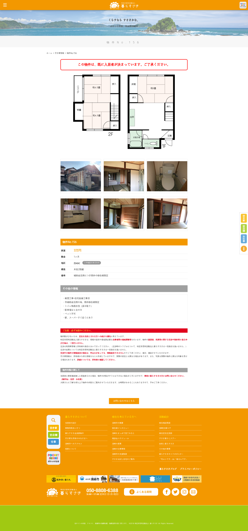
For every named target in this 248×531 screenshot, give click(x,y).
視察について (70, 449)
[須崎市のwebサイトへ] (92, 479)
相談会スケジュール (120, 438)
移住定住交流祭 (165, 433)
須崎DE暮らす (165, 428)
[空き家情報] (244, 218)
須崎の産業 (116, 444)
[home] (124, 5)
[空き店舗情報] (244, 228)
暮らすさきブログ (168, 469)
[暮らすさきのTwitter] (175, 492)
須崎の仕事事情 (118, 449)
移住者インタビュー (120, 428)
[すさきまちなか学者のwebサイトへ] (187, 479)
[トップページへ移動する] (63, 492)
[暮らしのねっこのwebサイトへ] (124, 479)
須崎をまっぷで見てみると (123, 433)
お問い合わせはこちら (124, 401)
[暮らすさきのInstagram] (184, 492)
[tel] (102, 492)
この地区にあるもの (91, 263)
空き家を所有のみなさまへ (76, 438)
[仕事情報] (244, 238)
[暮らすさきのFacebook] (166, 492)
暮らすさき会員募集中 (74, 433)
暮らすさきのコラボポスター (171, 454)
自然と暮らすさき (166, 444)
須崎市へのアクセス (73, 444)
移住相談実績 (164, 423)
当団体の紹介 (70, 423)
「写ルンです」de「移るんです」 (173, 459)
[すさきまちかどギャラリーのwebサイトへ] (155, 479)
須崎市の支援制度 (119, 454)
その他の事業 (164, 449)
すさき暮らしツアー (167, 438)
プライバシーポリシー (191, 469)
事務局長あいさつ (72, 428)
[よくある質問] (244, 249)
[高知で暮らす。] (61, 479)
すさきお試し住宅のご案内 (123, 459)
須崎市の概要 (117, 423)
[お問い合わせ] (193, 492)
